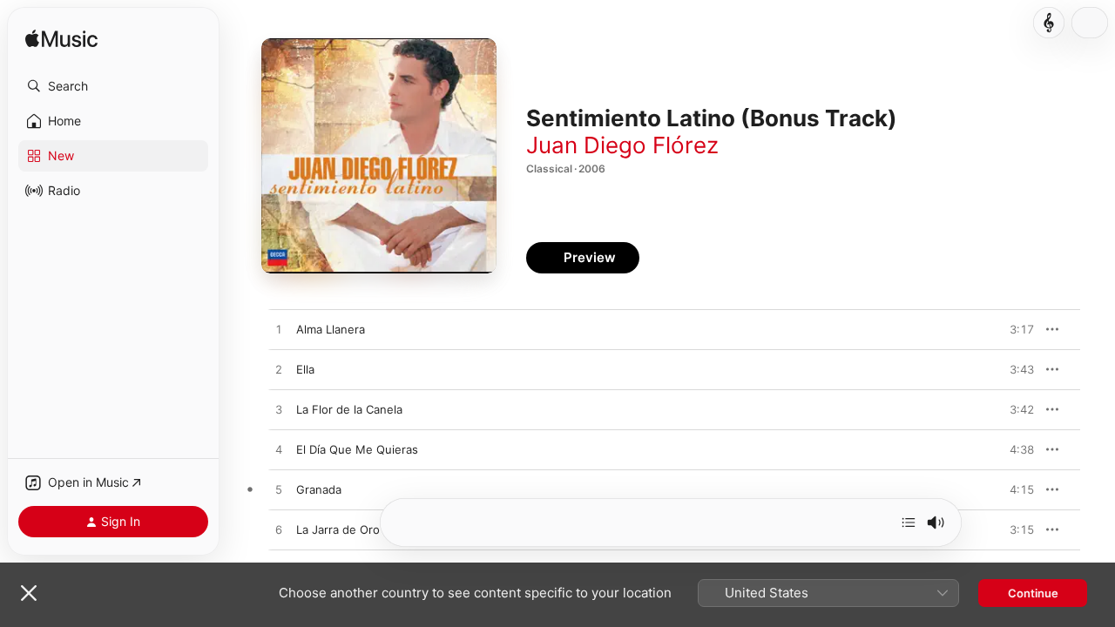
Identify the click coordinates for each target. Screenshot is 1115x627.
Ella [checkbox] (305, 369)
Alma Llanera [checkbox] (330, 329)
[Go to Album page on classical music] (1048, 22)
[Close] (29, 593)
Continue (1033, 593)
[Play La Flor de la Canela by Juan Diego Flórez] (278, 410)
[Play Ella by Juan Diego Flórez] (278, 370)
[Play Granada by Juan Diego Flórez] (278, 490)
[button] (113, 86)
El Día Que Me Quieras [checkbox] (357, 449)
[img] (61, 40)
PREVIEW (1015, 329)
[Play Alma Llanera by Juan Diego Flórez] (278, 330)
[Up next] (908, 522)
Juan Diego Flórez (622, 144)
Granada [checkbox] (318, 489)
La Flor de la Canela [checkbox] (349, 409)
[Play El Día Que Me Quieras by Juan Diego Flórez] (278, 450)
